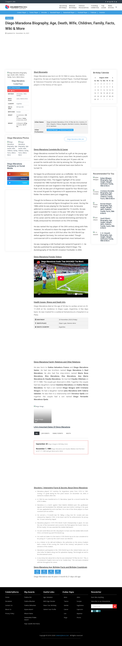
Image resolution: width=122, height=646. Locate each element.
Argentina (19, 103)
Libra (78, 597)
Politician (93, 12)
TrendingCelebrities (95, 7)
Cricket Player (21, 12)
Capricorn (80, 609)
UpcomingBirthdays (63, 7)
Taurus (66, 601)
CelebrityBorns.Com (62, 635)
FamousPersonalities (84, 7)
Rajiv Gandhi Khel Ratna (32, 624)
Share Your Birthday (49, 605)
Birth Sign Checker (49, 601)
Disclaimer (8, 601)
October (20, 94)
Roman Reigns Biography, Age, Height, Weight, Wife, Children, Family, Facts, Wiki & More (107, 208)
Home (7, 597)
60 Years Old (19, 107)
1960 (24, 94)
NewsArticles (111, 7)
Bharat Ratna (28, 613)
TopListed (103, 7)
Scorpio (18, 112)
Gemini (66, 605)
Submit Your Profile (49, 609)
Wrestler (44, 12)
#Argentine (9, 18)
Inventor (102, 12)
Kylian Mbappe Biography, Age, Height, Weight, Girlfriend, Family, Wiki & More (107, 182)
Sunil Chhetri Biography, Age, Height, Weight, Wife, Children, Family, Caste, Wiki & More (107, 223)
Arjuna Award (28, 609)
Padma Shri (28, 597)
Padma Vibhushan (30, 605)
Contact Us (8, 605)
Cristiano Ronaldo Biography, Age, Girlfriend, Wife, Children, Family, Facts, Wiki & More (107, 195)
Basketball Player (69, 12)
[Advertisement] (61, 51)
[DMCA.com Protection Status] (95, 611)
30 (17, 94)
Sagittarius (80, 605)
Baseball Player (55, 12)
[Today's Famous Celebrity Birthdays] (16, 6)
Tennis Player (33, 12)
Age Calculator (48, 597)
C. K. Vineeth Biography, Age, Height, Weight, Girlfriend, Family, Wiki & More (107, 237)
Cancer (66, 609)
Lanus (18, 99)
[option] (43, 414)
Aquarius (79, 613)
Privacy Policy (9, 613)
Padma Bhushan (29, 601)
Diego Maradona (18, 81)
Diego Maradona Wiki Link (75, 139)
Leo (65, 613)
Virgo (65, 617)
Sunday (18, 95)
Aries (65, 597)
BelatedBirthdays (73, 7)
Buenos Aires (24, 99)
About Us (8, 609)
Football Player (82, 12)
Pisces (79, 617)
